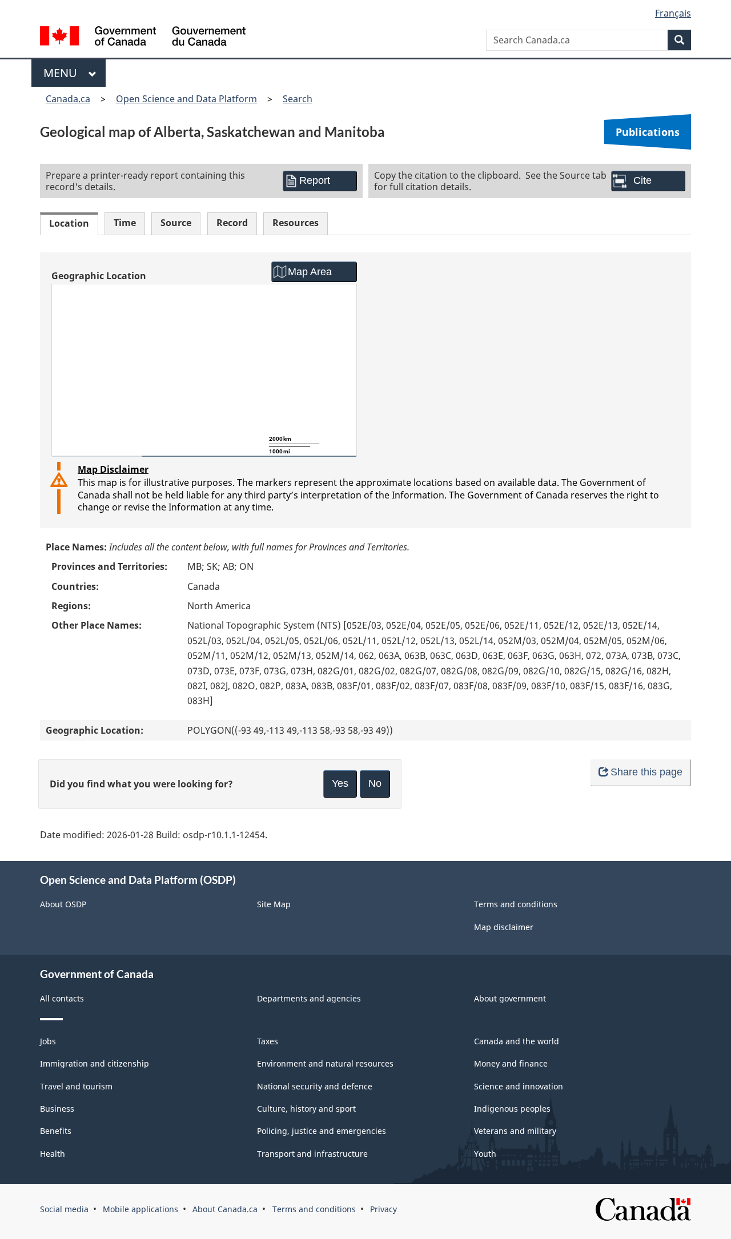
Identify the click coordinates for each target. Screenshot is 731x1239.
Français (673, 13)
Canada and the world (516, 1041)
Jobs (48, 1041)
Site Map (274, 904)
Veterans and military (515, 1130)
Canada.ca (68, 98)
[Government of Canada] (143, 37)
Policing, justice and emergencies (321, 1130)
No (374, 783)
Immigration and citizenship (94, 1063)
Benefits (55, 1130)
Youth (485, 1153)
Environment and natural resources (325, 1063)
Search (297, 98)
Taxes (267, 1041)
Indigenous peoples (512, 1108)
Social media (64, 1209)
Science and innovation (518, 1086)
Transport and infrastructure (312, 1153)
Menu (63, 73)
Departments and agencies (309, 998)
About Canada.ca (225, 1209)
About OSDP (63, 904)
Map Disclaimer (113, 469)
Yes (340, 783)
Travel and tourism (76, 1086)
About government (510, 998)
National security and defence (314, 1086)
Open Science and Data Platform (186, 98)
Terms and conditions (515, 904)
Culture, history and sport (306, 1108)
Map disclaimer (503, 927)
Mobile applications (140, 1209)
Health (52, 1153)
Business (57, 1108)
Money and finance (511, 1063)
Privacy (383, 1209)
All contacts (62, 998)
